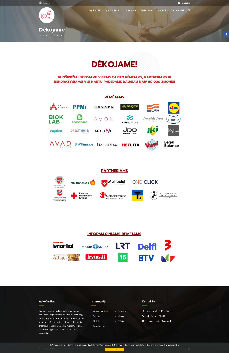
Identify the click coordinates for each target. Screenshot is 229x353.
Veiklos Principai (100, 311)
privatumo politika (170, 345)
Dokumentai (177, 10)
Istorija (121, 316)
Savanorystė (98, 326)
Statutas (97, 321)
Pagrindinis (94, 10)
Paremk (162, 10)
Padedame (146, 10)
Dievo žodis (48, 3)
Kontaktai (186, 3)
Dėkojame (122, 321)
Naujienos (129, 10)
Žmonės (96, 316)
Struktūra (122, 311)
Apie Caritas (111, 10)
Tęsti (114, 350)
